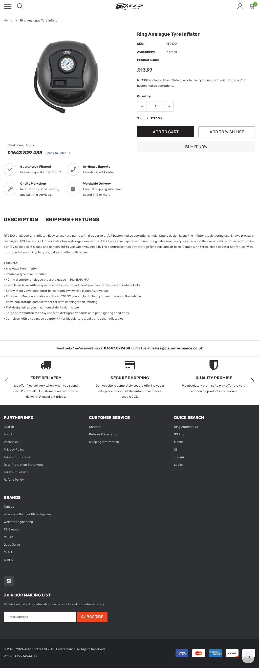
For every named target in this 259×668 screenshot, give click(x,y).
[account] (240, 6)
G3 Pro (179, 434)
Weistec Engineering (18, 522)
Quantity (144, 96)
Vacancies (11, 442)
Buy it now (196, 146)
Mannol (179, 442)
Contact (95, 427)
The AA (179, 457)
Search (9, 427)
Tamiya (9, 506)
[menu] (7, 6)
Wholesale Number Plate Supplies (27, 514)
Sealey (179, 464)
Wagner (9, 559)
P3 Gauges (11, 529)
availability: (146, 52)
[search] (20, 6)
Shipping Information (104, 442)
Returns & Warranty (103, 434)
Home (8, 20)
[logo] (129, 6)
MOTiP (8, 537)
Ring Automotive (186, 427)
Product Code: (148, 60)
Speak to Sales (56, 153)
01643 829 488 (25, 152)
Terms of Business (17, 457)
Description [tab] (21, 219)
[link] (9, 581)
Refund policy (14, 479)
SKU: (140, 44)
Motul (8, 552)
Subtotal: (143, 118)
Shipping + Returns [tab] (72, 219)
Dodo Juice (12, 544)
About (8, 434)
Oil (176, 449)
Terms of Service (16, 472)
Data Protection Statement (23, 464)
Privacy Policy (14, 449)
